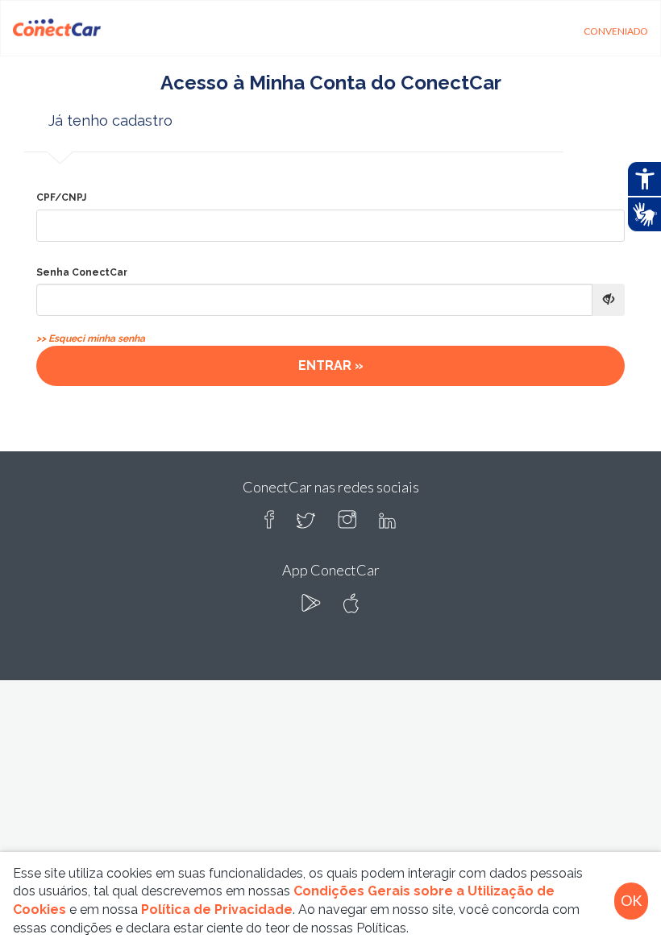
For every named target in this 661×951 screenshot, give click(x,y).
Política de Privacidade (217, 909)
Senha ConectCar (81, 272)
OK (631, 900)
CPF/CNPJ (61, 197)
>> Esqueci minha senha (90, 338)
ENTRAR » (331, 365)
